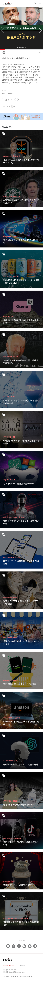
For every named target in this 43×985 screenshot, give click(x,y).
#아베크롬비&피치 (8, 918)
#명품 (13, 437)
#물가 (16, 637)
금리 (4, 106)
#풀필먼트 (11, 236)
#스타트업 (17, 156)
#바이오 (13, 397)
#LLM (13, 480)
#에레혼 (5, 801)
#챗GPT (9, 761)
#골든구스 (6, 597)
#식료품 (16, 680)
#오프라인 (18, 557)
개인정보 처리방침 (8, 965)
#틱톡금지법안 (18, 838)
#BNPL (5, 316)
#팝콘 (13, 881)
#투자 (4, 357)
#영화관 (9, 881)
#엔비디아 (16, 918)
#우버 (12, 680)
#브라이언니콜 (13, 196)
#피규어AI (6, 517)
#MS (9, 480)
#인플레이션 (11, 637)
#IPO (9, 316)
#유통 (9, 437)
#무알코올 (9, 276)
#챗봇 (13, 316)
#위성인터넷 (16, 718)
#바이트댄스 (10, 838)
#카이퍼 (10, 718)
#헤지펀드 (9, 357)
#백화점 (5, 437)
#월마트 (16, 236)
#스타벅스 (6, 196)
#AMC (5, 881)
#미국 (4, 397)
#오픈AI (5, 480)
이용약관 (22, 965)
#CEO (19, 196)
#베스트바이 (6, 557)
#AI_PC (12, 557)
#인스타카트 (6, 680)
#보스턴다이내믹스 (19, 517)
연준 (14, 106)
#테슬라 (11, 517)
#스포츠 (5, 156)
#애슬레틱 (16, 276)
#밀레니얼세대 (24, 918)
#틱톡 (4, 838)
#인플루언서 (15, 801)
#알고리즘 (16, 357)
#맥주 (4, 276)
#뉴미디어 (11, 156)
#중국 (8, 397)
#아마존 (5, 236)
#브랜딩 (15, 597)
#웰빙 (9, 801)
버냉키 (9, 106)
